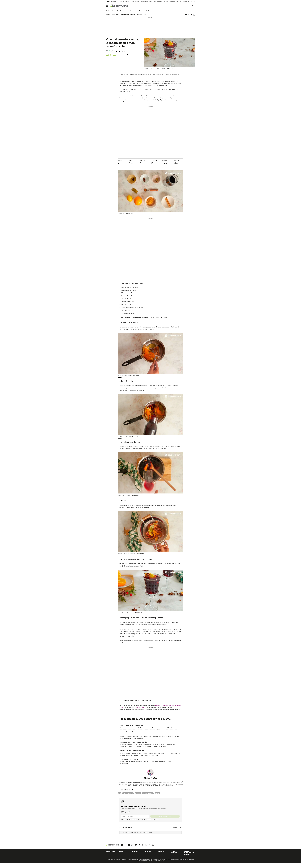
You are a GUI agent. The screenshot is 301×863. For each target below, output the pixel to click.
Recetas (108, 14)
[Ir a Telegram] (149, 845)
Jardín (129, 11)
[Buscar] (192, 6)
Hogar (135, 11)
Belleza (148, 11)
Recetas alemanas (148, 793)
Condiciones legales (134, 819)
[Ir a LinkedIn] (132, 845)
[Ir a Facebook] (186, 15)
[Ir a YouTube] (136, 845)
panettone (177, 705)
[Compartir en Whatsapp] (110, 51)
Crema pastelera (134, 1)
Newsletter (148, 851)
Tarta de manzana (158, 1)
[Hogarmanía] (120, 6)
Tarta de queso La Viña (146, 1)
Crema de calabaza (169, 1)
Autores (121, 851)
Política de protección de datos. (150, 819)
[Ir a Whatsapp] (194, 15)
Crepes (185, 1)
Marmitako (178, 1)
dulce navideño (139, 707)
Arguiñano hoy (115, 1)
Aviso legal (161, 851)
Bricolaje (123, 11)
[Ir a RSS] (153, 845)
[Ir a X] (189, 15)
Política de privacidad (174, 852)
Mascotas (142, 11)
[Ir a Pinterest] (143, 845)
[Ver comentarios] (127, 55)
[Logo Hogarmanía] (112, 845)
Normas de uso (177, 827)
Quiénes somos (110, 851)
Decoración (115, 11)
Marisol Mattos (111, 55)
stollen (121, 707)
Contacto (135, 851)
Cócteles (137, 793)
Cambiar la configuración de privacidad (189, 853)
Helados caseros (124, 1)
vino (119, 793)
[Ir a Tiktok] (139, 845)
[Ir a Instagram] (191, 15)
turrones (171, 705)
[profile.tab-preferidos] (107, 51)
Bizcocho (190, 1)
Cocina (108, 11)
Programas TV (124, 14)
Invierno (157, 793)
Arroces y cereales (128, 793)
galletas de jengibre (161, 705)
